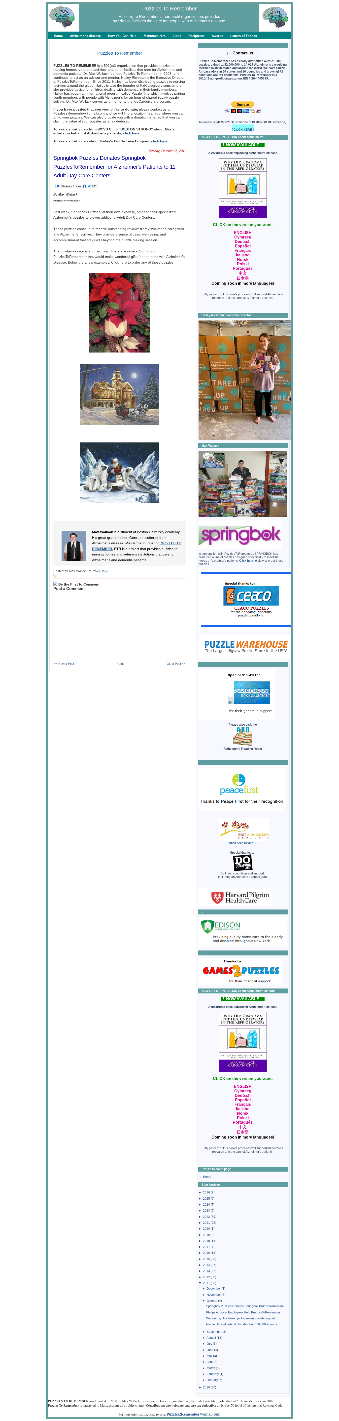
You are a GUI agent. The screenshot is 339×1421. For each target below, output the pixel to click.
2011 (207, 1283)
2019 (207, 1235)
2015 (207, 1259)
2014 (207, 1265)
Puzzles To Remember (169, 8)
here (123, 262)
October (212, 1301)
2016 (207, 1253)
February (213, 1374)
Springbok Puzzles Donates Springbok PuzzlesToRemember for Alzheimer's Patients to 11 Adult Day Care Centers (114, 167)
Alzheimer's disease (85, 36)
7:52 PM (98, 571)
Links (177, 36)
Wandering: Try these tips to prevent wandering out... (241, 1318)
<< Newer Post (64, 664)
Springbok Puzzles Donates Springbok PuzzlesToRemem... (246, 1306)
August (211, 1338)
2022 (207, 1217)
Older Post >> (176, 664)
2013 (207, 1271)
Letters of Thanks (243, 36)
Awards (217, 36)
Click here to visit (241, 843)
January (212, 1380)
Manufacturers (155, 36)
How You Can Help (122, 36)
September (214, 1332)
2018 (207, 1241)
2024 (207, 1204)
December (214, 1288)
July (210, 1343)
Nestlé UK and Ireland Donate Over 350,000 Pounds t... (243, 1324)
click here (131, 133)
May (210, 1356)
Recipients (196, 36)
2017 (207, 1247)
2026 (207, 1192)
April (209, 1362)
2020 (207, 1228)
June (210, 1350)
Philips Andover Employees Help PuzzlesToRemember (243, 1312)
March (211, 1368)
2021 (207, 1222)
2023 (207, 1210)
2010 (207, 1387)
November (214, 1295)
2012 (207, 1277)
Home (58, 36)
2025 (207, 1198)
